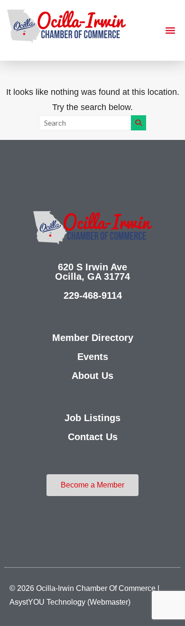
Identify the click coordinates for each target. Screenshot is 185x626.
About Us (92, 375)
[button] (170, 30)
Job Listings (92, 418)
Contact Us (93, 437)
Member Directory (92, 337)
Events (92, 356)
